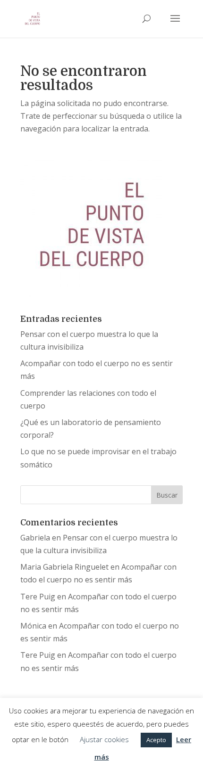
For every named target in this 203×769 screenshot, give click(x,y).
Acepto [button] (156, 740)
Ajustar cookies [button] (104, 739)
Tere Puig (37, 596)
